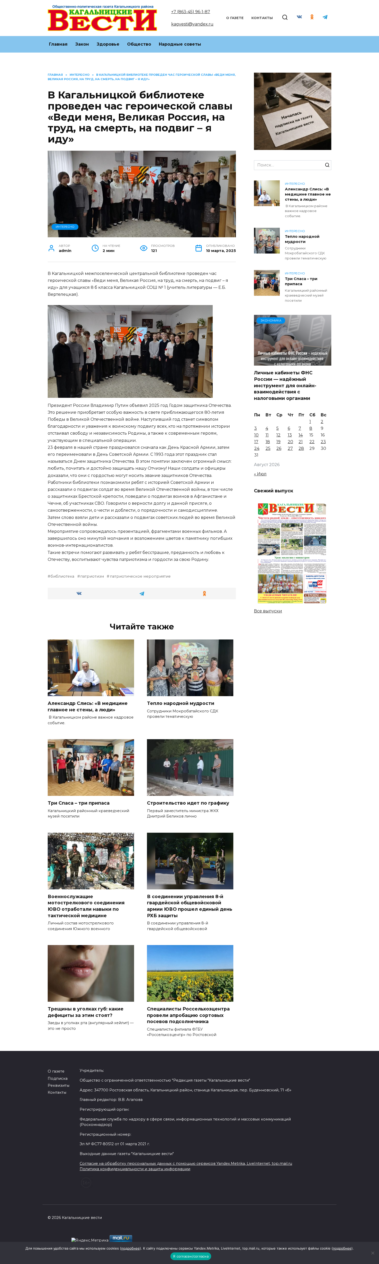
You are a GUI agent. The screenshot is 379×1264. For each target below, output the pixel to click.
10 (256, 435)
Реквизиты (58, 1085)
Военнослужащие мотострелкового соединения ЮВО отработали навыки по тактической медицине (86, 906)
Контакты (262, 18)
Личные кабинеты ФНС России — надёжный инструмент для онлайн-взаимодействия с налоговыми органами (285, 385)
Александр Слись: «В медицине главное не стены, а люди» (88, 706)
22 (312, 441)
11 (267, 435)
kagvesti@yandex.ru (192, 24)
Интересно (65, 227)
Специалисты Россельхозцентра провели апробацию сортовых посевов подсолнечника (188, 1015)
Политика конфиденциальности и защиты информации (135, 1169)
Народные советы (180, 44)
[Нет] (372, 1252)
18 (268, 441)
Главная (58, 44)
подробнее (130, 1248)
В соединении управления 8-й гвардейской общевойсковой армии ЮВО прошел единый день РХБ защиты (189, 906)
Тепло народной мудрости (180, 703)
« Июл (260, 473)
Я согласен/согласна (191, 1256)
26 (278, 448)
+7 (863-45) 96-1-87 (190, 11)
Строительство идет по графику (188, 803)
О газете (235, 18)
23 (323, 441)
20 (290, 441)
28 (301, 448)
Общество (139, 44)
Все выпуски (268, 611)
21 (301, 441)
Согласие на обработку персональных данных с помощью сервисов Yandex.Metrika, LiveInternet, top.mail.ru (186, 1163)
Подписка (58, 1078)
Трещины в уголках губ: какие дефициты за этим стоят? (85, 1012)
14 (301, 435)
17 (256, 441)
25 (268, 448)
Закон (82, 44)
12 (278, 435)
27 (290, 448)
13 (290, 435)
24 (256, 448)
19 (278, 441)
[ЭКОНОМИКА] (292, 362)
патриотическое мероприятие (140, 576)
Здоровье (108, 44)
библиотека (62, 576)
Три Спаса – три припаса (79, 803)
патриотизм (92, 576)
